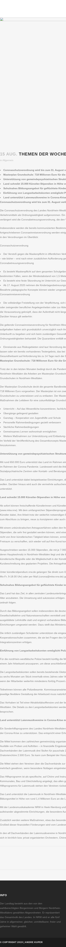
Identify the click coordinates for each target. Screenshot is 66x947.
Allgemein (7, 160)
